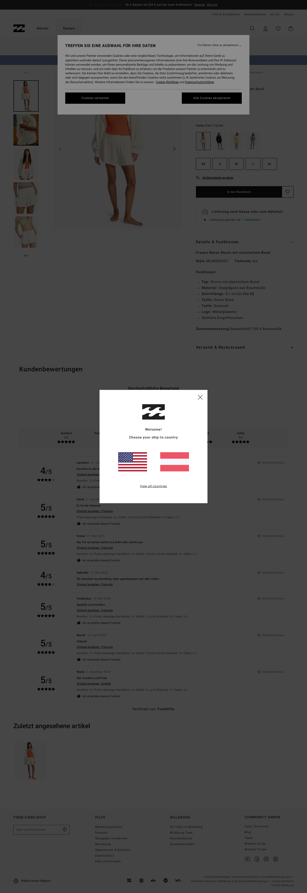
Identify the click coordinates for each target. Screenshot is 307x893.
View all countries (153, 486)
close (200, 397)
